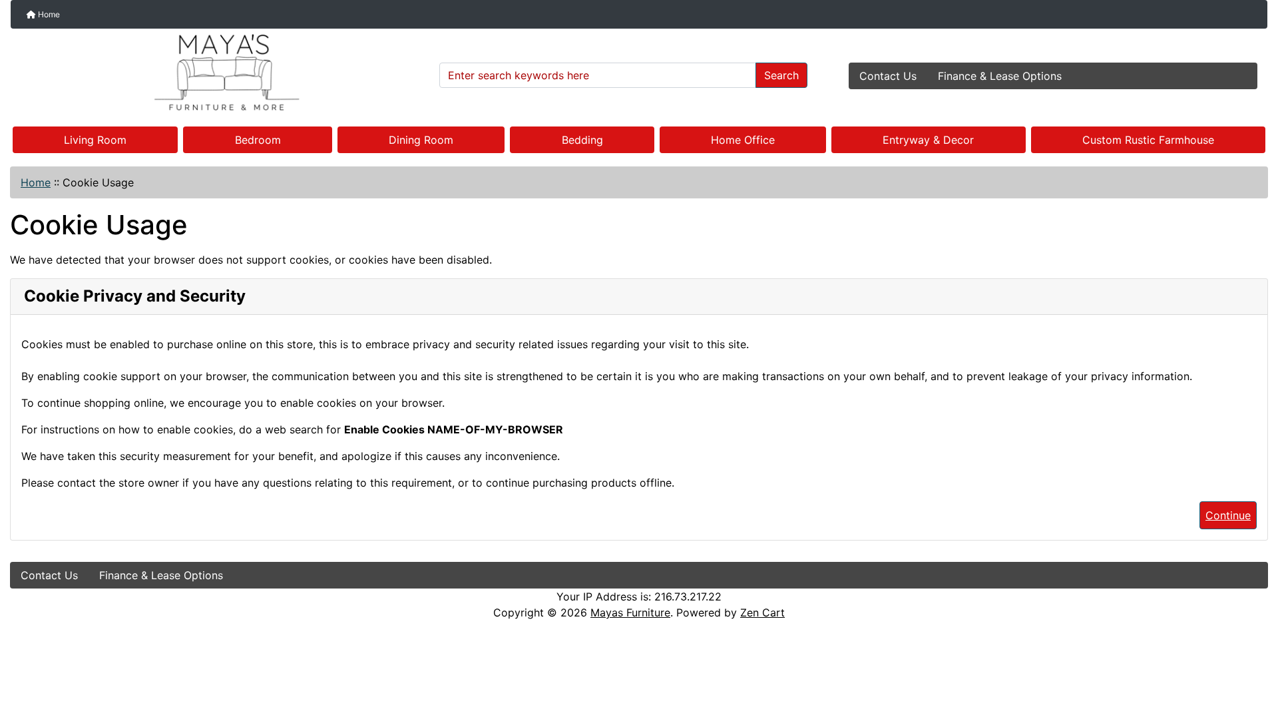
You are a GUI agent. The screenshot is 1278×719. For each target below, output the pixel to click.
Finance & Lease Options (1000, 76)
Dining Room (421, 139)
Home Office (743, 139)
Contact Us (888, 76)
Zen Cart (762, 612)
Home (48, 14)
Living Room (95, 139)
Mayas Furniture (630, 612)
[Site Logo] (220, 72)
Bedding (582, 139)
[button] (1253, 653)
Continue (1228, 515)
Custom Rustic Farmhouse (1148, 139)
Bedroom (258, 139)
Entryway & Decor (928, 139)
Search (781, 75)
